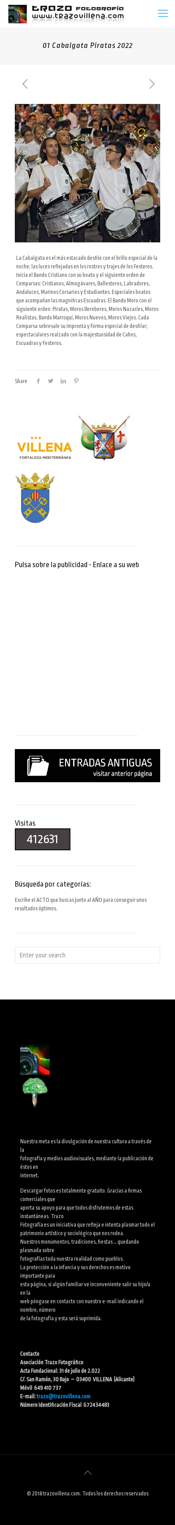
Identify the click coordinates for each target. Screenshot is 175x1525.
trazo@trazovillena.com (64, 1396)
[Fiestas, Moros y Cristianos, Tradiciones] (65, 13)
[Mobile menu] (163, 13)
